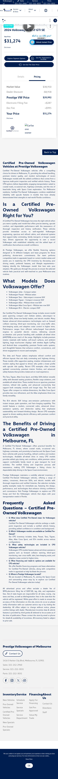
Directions (47, 708)
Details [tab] (21, 76)
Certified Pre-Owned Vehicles (9, 714)
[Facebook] (6, 680)
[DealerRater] (25, 680)
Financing (36, 694)
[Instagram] (12, 680)
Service (21, 694)
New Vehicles (9, 700)
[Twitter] (18, 680)
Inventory (10, 694)
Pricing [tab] (37, 76)
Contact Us (14, 653)
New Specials (8, 722)
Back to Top (50, 152)
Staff (45, 712)
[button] (42, 58)
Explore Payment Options (16, 58)
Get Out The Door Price (31, 65)
